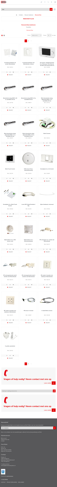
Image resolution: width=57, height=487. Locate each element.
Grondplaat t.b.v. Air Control (47, 168)
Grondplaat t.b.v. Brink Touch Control (10, 205)
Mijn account (4, 438)
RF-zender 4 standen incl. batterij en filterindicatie (10, 311)
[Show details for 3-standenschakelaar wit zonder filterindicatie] (10, 52)
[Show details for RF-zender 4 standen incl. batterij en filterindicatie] (10, 300)
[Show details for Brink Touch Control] (10, 158)
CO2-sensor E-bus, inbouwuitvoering (28, 169)
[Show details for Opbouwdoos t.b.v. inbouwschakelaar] (28, 229)
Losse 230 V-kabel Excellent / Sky (28, 205)
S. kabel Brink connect (47, 310)
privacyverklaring (33, 432)
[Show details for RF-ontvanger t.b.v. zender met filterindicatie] (47, 229)
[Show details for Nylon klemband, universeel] (47, 194)
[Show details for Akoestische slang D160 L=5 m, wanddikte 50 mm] (28, 87)
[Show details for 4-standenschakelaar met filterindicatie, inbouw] (28, 52)
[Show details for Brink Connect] (47, 123)
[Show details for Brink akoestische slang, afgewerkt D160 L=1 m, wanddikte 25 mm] (47, 87)
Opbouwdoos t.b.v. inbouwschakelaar (28, 240)
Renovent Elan (30, 30)
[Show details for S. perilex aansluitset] (10, 335)
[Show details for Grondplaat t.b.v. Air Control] (47, 158)
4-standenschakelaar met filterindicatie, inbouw (28, 63)
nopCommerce (10, 476)
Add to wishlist (13, 72)
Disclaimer (21, 482)
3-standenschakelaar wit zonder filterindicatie (10, 63)
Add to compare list (10, 72)
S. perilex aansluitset (10, 346)
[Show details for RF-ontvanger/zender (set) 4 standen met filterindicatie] (28, 264)
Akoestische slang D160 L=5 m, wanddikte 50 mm (28, 99)
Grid (2, 35)
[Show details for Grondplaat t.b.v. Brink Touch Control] (10, 194)
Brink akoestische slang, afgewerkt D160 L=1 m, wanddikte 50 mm (10, 135)
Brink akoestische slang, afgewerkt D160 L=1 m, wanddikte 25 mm (47, 99)
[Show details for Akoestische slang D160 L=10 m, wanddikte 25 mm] (10, 87)
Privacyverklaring (12, 482)
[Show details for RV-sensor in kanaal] (28, 300)
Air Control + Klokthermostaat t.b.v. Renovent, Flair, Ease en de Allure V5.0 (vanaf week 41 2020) (47, 64)
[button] (54, 9)
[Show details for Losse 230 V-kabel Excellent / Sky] (28, 194)
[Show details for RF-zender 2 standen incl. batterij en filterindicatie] (47, 264)
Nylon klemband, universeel (47, 204)
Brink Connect (47, 133)
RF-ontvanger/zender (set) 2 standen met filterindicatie (10, 276)
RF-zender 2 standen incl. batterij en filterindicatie (47, 276)
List (4, 35)
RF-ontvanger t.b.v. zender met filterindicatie (47, 240)
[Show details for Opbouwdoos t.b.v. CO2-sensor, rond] (10, 229)
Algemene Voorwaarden (6, 451)
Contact (2, 440)
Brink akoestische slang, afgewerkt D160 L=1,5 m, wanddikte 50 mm (28, 135)
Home (16, 15)
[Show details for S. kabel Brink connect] (47, 300)
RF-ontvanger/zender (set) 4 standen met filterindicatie (28, 276)
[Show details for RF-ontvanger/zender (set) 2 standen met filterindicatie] (10, 264)
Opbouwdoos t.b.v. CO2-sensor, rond (10, 240)
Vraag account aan (5, 439)
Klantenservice (5, 435)
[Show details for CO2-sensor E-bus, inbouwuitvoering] (28, 158)
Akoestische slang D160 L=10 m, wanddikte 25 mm (10, 99)
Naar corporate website (6, 449)
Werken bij (3, 448)
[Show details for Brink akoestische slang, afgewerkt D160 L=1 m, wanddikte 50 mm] (10, 123)
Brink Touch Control (10, 168)
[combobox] (26, 9)
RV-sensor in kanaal (28, 310)
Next (31, 40)
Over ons (3, 447)
